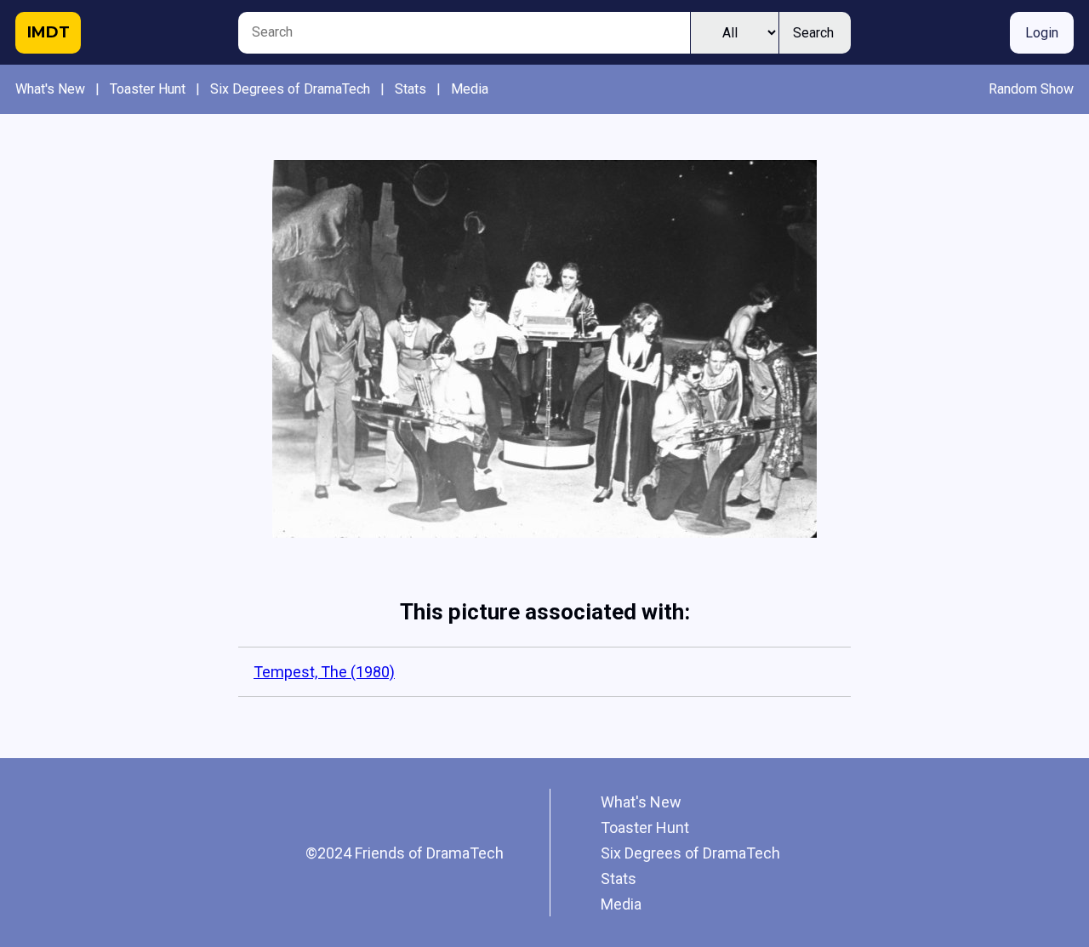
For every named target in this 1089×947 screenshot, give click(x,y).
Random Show (1031, 89)
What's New (50, 89)
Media (469, 89)
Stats (410, 89)
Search (813, 33)
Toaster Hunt (147, 89)
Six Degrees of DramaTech (290, 89)
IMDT (48, 32)
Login (1041, 33)
